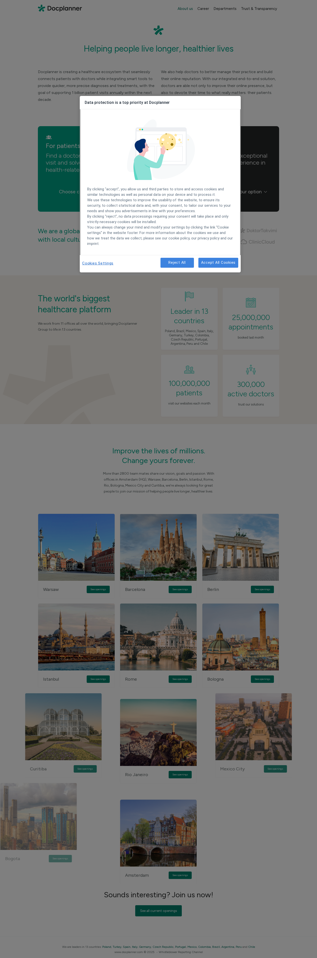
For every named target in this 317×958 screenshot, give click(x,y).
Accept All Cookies (218, 262)
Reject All (177, 262)
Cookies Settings (97, 263)
